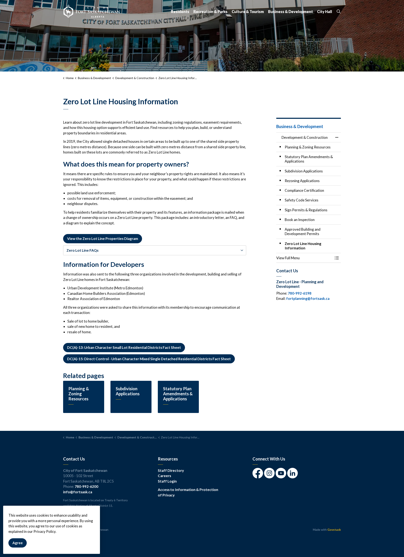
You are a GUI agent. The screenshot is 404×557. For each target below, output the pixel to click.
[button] (304, 258)
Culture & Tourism (248, 11)
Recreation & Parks (210, 11)
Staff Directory (171, 470)
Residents (180, 11)
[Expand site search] (338, 11)
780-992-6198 (299, 293)
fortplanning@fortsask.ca (308, 298)
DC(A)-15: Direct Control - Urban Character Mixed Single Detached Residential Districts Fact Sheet (149, 359)
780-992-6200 (86, 486)
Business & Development (290, 11)
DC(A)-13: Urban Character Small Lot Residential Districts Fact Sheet (124, 347)
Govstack (334, 529)
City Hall (324, 11)
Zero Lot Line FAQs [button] (82, 250)
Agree (17, 543)
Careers (164, 476)
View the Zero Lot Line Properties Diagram (102, 238)
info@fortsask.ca (77, 492)
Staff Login (167, 481)
